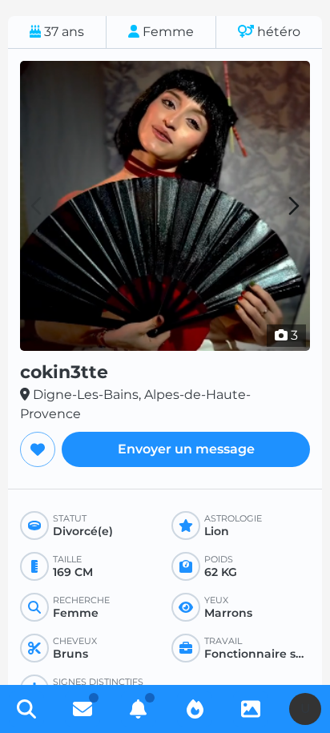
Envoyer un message (186, 449)
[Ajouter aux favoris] (37, 449)
